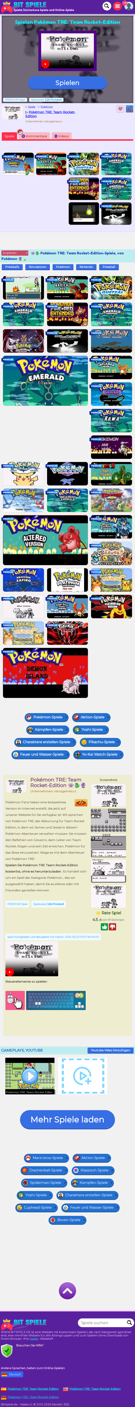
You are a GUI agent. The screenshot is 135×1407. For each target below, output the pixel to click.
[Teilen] (129, 109)
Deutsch (15, 1374)
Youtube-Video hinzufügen (110, 1050)
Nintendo (86, 267)
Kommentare (35, 136)
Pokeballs (12, 267)
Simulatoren (37, 267)
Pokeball (109, 267)
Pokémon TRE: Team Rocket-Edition (33, 1397)
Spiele (9, 136)
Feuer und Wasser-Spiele (42, 754)
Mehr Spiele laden (67, 1119)
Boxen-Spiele (68, 1220)
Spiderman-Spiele (45, 1183)
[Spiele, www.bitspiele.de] (24, 7)
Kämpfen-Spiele (49, 729)
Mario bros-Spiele (48, 1158)
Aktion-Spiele (92, 717)
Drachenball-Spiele (45, 1170)
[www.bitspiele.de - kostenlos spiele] (24, 1324)
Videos (62, 136)
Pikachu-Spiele (102, 742)
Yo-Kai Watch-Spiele (99, 754)
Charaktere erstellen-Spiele (46, 742)
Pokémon (63, 267)
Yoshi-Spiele (92, 729)
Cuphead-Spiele (38, 1207)
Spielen (67, 82)
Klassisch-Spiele (94, 1170)
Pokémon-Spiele (47, 717)
